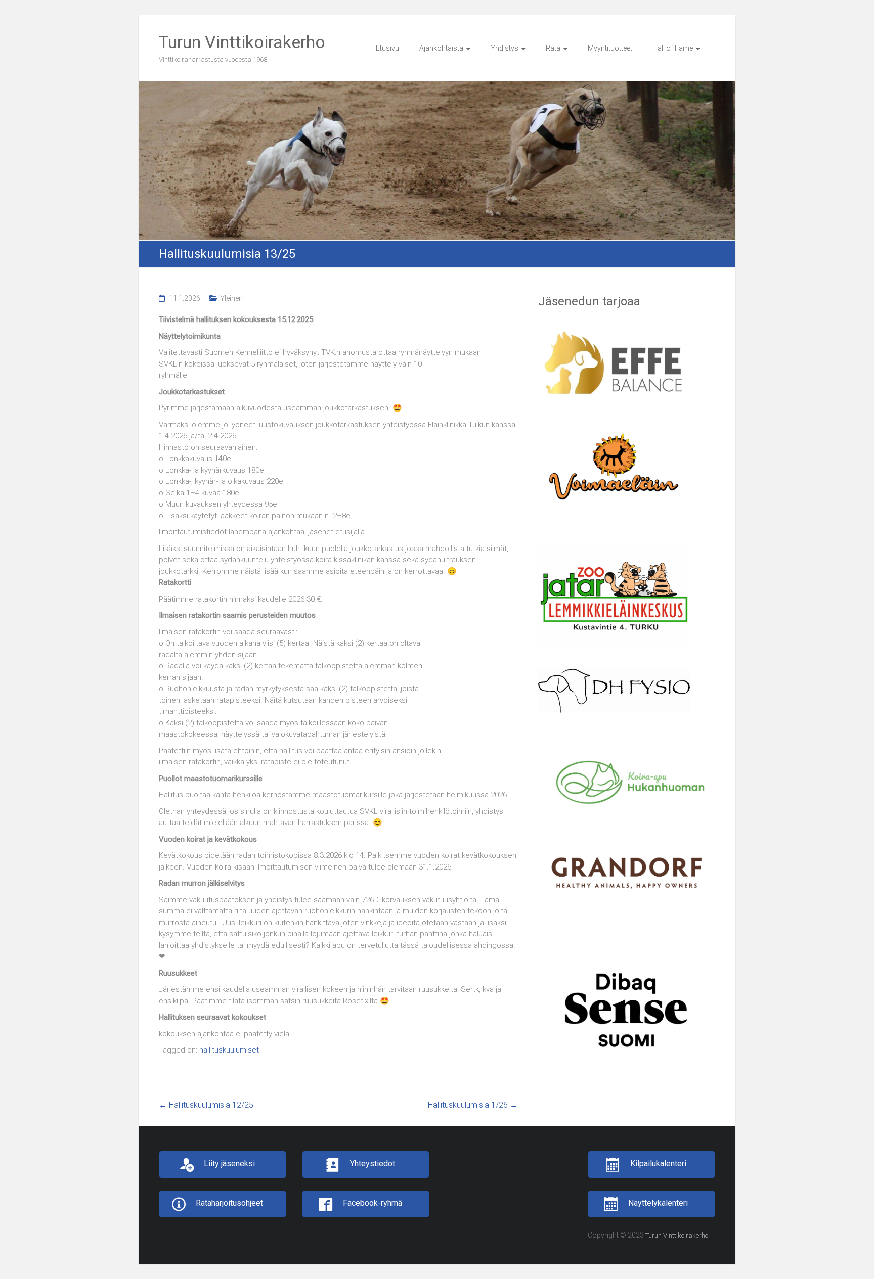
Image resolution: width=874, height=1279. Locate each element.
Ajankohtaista (441, 48)
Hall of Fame (672, 48)
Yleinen (231, 298)
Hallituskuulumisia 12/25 (206, 1105)
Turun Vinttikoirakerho (242, 42)
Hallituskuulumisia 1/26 (473, 1105)
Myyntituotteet (610, 48)
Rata (553, 48)
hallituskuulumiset (229, 1050)
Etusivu (387, 48)
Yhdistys (504, 48)
